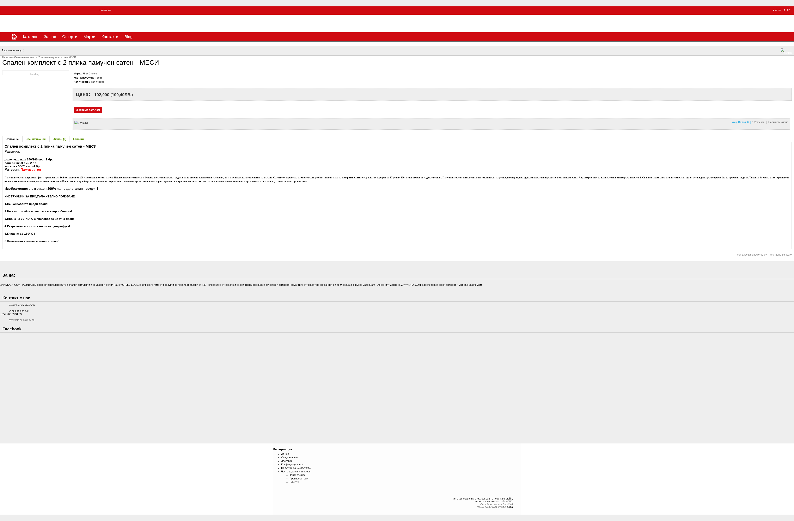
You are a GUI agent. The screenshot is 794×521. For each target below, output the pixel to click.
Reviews (758, 122)
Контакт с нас (297, 475)
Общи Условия (289, 457)
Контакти (110, 37)
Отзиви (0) (59, 139)
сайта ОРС (506, 501)
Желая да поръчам (88, 110)
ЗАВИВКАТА (105, 10)
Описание (12, 139)
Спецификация (36, 139)
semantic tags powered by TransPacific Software (764, 254)
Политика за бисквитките (296, 468)
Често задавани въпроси (296, 471)
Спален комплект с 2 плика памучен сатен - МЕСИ (45, 57)
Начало (7, 57)
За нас (50, 37)
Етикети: (79, 139)
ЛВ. (789, 10)
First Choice (90, 73)
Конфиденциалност (293, 464)
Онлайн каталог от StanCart (496, 504)
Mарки (89, 37)
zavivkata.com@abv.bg (22, 320)
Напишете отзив (778, 122)
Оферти (69, 37)
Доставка (286, 461)
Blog (128, 37)
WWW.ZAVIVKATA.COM (490, 507)
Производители (298, 478)
